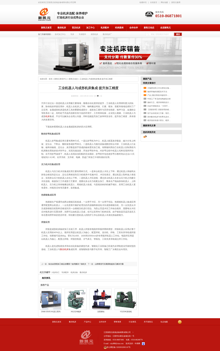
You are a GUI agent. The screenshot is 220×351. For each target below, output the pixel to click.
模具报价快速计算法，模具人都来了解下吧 (164, 120)
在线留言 (153, 2)
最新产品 (147, 79)
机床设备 (74, 272)
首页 (50, 79)
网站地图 (164, 2)
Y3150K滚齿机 (126, 312)
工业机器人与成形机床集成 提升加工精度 (96, 79)
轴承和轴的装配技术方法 (157, 92)
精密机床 (94, 34)
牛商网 (137, 343)
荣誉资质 (117, 322)
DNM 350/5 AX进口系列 (50, 312)
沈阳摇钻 (100, 312)
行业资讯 (132, 322)
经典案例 (119, 28)
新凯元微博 (175, 2)
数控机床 (62, 28)
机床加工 (56, 272)
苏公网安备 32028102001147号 (119, 347)
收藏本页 (143, 2)
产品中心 (87, 322)
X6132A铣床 (76, 312)
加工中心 (90, 28)
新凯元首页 (46, 28)
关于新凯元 (148, 322)
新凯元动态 (149, 28)
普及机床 (76, 28)
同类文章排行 (149, 83)
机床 (47, 116)
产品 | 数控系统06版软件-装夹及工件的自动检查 (166, 95)
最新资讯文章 (149, 125)
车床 (72, 34)
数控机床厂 (107, 34)
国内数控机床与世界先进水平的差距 (161, 117)
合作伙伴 (133, 28)
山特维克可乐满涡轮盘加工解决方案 (109, 264)
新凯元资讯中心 (60, 79)
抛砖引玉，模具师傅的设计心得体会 (161, 102)
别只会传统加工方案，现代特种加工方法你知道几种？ (169, 113)
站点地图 (164, 322)
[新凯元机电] (44, 14)
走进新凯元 (165, 28)
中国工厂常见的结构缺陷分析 (159, 99)
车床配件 (82, 34)
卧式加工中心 (60, 34)
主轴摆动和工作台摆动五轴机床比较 (161, 88)
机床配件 (105, 28)
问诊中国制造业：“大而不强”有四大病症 (163, 106)
